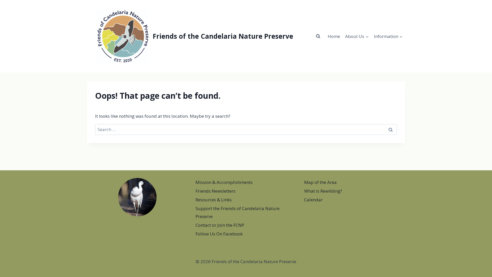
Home (334, 36)
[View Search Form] (318, 36)
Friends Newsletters (215, 191)
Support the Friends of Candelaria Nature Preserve (238, 212)
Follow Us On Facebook (219, 234)
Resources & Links (214, 200)
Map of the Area (320, 182)
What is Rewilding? (323, 191)
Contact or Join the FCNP (220, 225)
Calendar (313, 200)
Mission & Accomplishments (224, 182)
